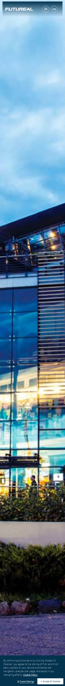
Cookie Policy (30, 674)
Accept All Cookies (51, 681)
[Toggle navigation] (45, 9)
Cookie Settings (27, 681)
